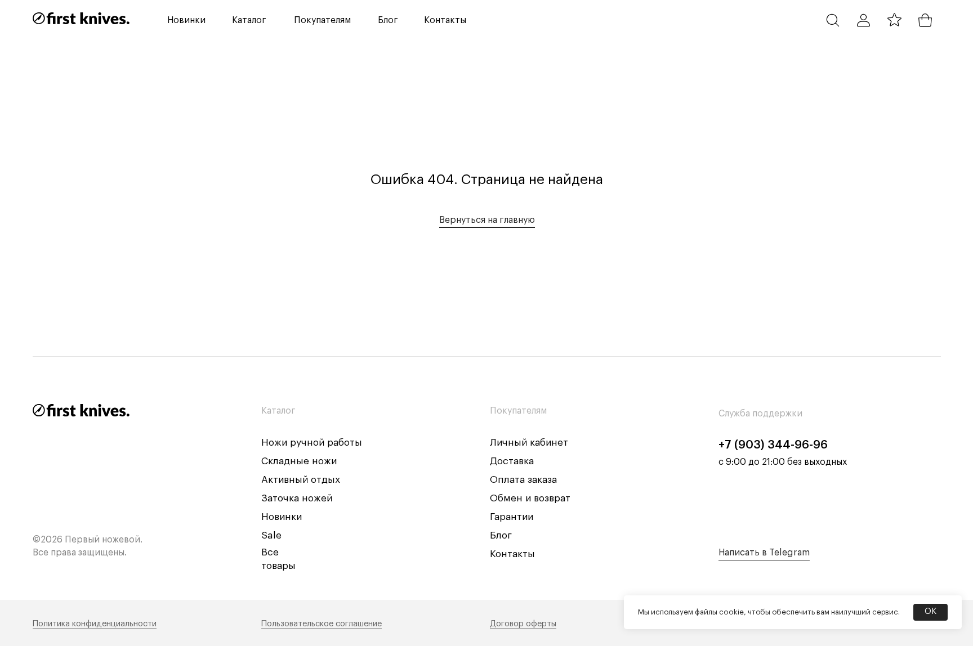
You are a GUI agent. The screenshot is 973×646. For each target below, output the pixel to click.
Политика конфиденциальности (95, 624)
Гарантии (511, 517)
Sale (271, 535)
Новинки (281, 517)
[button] (249, 20)
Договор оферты (523, 624)
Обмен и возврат (530, 498)
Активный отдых (300, 480)
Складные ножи (299, 461)
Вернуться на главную (487, 220)
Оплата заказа (523, 480)
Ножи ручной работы (311, 442)
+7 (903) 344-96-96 (773, 445)
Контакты (512, 554)
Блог (501, 535)
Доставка (512, 461)
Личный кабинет (529, 442)
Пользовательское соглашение (321, 624)
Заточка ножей (296, 498)
